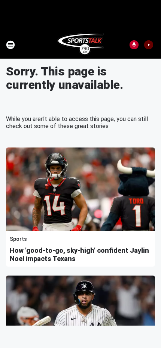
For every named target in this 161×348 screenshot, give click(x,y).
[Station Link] (80, 45)
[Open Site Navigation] (10, 44)
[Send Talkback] (134, 44)
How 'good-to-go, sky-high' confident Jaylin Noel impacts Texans (79, 254)
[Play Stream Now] (148, 44)
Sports (18, 239)
